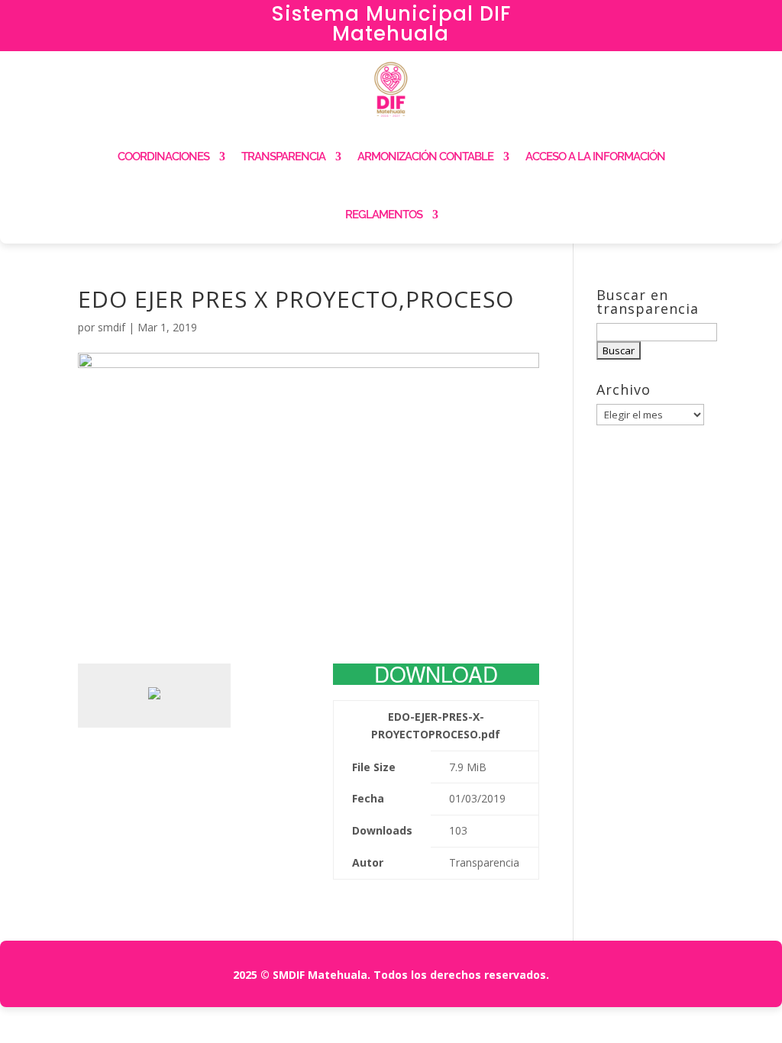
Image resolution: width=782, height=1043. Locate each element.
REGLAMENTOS (383, 214)
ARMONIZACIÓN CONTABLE (425, 156)
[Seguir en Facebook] (651, 20)
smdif (111, 327)
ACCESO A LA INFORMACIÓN (595, 156)
